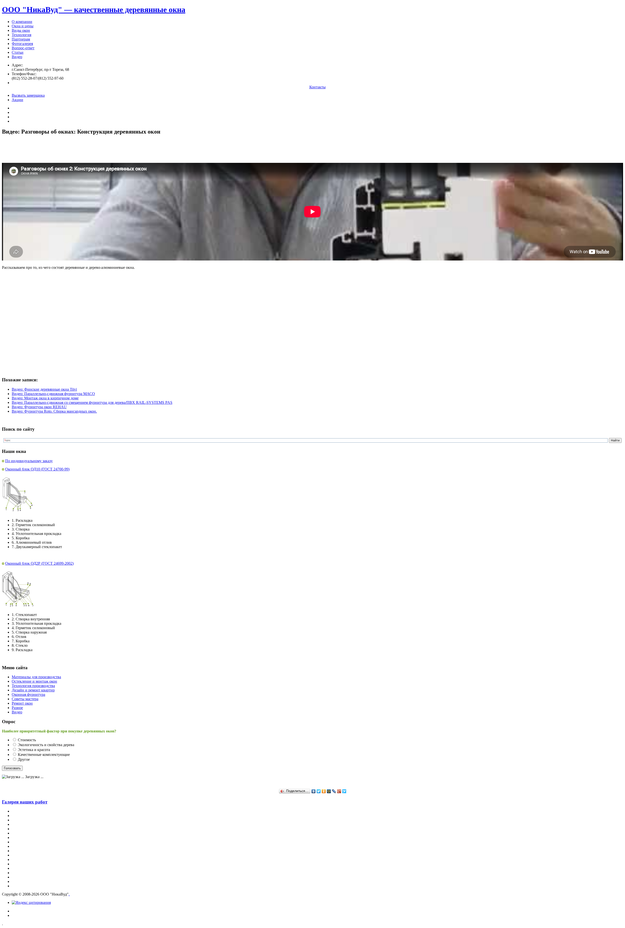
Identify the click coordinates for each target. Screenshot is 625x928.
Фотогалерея (22, 44)
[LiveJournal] (334, 791)
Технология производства (33, 686)
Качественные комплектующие (44, 754)
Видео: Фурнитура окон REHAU (39, 407)
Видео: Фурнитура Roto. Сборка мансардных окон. (54, 411)
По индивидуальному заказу (29, 461)
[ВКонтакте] (313, 791)
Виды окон (21, 30)
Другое (24, 759)
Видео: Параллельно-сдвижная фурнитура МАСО (53, 394)
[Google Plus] (339, 791)
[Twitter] (318, 791)
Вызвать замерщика (28, 95)
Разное (17, 708)
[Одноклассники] (323, 791)
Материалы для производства (36, 677)
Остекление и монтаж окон (34, 681)
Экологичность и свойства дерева (46, 745)
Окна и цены (22, 26)
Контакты (317, 87)
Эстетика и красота (34, 750)
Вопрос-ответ (23, 48)
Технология (21, 35)
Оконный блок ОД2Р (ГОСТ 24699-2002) (39, 563)
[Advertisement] (91, 151)
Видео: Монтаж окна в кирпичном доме (45, 398)
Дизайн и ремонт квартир (33, 690)
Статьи (17, 52)
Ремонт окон (22, 703)
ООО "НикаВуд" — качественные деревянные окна (93, 9)
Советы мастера (25, 699)
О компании (22, 22)
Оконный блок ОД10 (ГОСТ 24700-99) (37, 469)
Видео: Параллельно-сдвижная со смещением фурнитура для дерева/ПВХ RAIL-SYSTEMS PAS (92, 402)
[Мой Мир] (329, 791)
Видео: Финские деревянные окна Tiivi (44, 389)
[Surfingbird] (344, 791)
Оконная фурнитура (28, 694)
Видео (17, 57)
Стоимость (27, 740)
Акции (17, 100)
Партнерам (21, 39)
